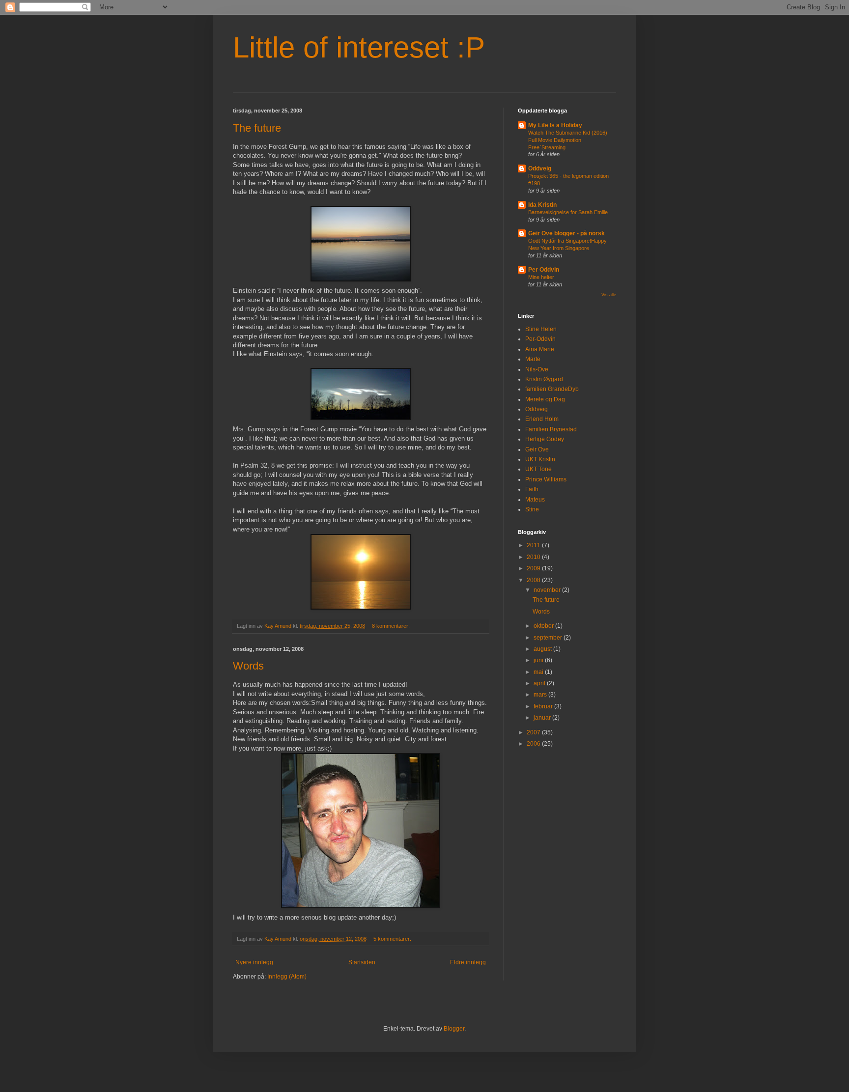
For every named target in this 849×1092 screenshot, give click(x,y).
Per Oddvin (543, 269)
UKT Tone (538, 469)
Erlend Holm (542, 419)
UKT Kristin (540, 459)
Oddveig (539, 168)
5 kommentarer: (393, 939)
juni (539, 660)
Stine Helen (541, 329)
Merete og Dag (545, 399)
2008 (534, 580)
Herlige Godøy (544, 439)
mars (541, 694)
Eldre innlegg (468, 962)
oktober (544, 625)
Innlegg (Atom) (287, 976)
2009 (534, 568)
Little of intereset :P (359, 47)
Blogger (454, 1028)
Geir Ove (537, 449)
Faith (531, 489)
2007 (534, 732)
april (540, 683)
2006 (534, 743)
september (549, 637)
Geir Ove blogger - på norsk (566, 233)
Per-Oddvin (540, 339)
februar (544, 706)
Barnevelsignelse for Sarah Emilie (568, 212)
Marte (532, 359)
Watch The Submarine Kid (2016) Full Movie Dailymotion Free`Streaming (567, 140)
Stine (532, 509)
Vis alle (608, 294)
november (548, 590)
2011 (534, 545)
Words (248, 666)
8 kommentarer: (391, 626)
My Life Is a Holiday (555, 125)
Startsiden (361, 962)
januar (543, 717)
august (543, 648)
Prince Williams (545, 479)
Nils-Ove (536, 369)
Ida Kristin (542, 204)
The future (257, 128)
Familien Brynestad (551, 429)
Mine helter (541, 277)
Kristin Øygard (544, 379)
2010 (534, 557)
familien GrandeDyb (552, 389)
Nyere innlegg (254, 962)
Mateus (535, 499)
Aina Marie (539, 349)
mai (539, 672)
